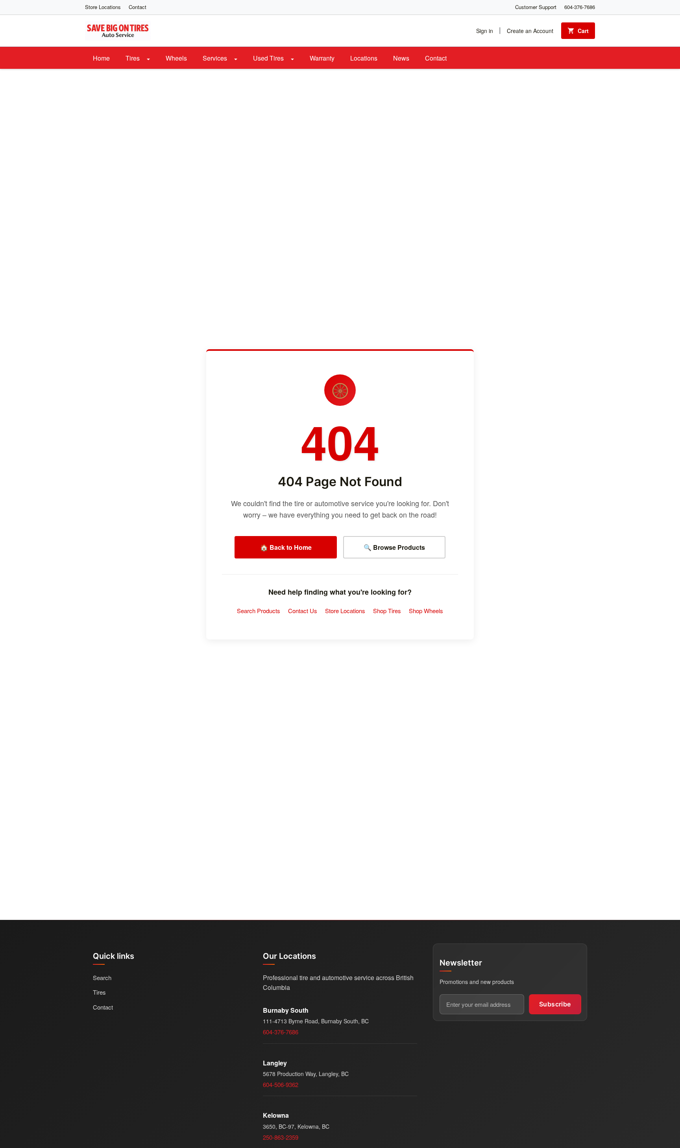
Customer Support (535, 7)
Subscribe (555, 1004)
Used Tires (269, 58)
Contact (137, 7)
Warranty (322, 58)
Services (216, 58)
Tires (133, 58)
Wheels (176, 58)
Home (101, 58)
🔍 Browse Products (394, 547)
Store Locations (103, 7)
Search (102, 977)
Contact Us (302, 610)
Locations (363, 58)
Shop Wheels (426, 610)
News (401, 58)
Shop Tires (387, 610)
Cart (583, 31)
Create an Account (530, 31)
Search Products (258, 610)
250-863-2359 (280, 1137)
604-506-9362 (280, 1084)
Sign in (484, 31)
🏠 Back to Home (286, 547)
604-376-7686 (579, 7)
